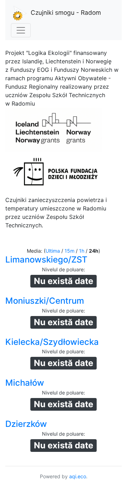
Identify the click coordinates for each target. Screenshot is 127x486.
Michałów (24, 383)
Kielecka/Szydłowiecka (52, 342)
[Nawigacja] (21, 30)
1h (81, 251)
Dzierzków (26, 424)
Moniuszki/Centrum (44, 301)
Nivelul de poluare (63, 269)
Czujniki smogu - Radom (66, 12)
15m (69, 251)
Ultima (53, 251)
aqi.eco (77, 476)
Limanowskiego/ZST (46, 259)
